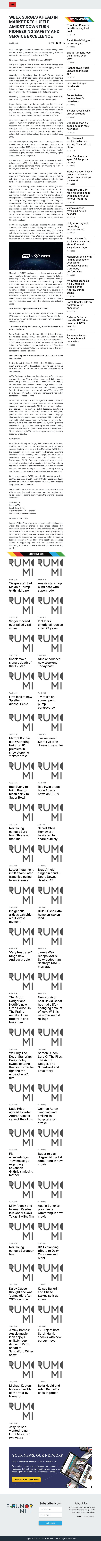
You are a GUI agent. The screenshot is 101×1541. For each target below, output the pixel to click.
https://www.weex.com (27, 513)
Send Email (20, 508)
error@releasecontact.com (33, 534)
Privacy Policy (89, 1516)
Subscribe (50, 1523)
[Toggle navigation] (12, 4)
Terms (79, 1516)
